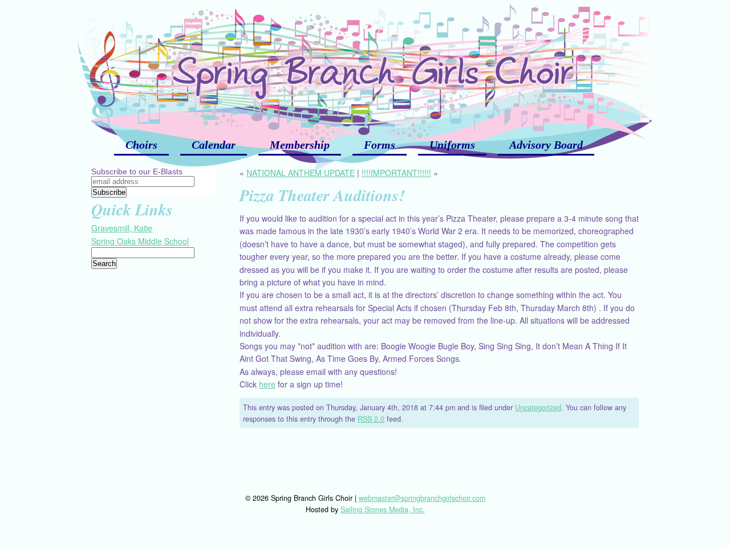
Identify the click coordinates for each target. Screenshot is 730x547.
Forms (379, 144)
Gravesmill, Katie (121, 228)
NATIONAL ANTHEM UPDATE (300, 172)
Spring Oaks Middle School (140, 241)
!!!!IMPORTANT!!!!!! (396, 172)
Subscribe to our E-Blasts (136, 171)
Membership (300, 144)
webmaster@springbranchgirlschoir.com (422, 498)
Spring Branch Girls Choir (365, 63)
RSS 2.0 (371, 419)
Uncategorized (538, 407)
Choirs (141, 144)
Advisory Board (546, 144)
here (267, 384)
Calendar (214, 144)
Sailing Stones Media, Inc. (382, 509)
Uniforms (452, 144)
